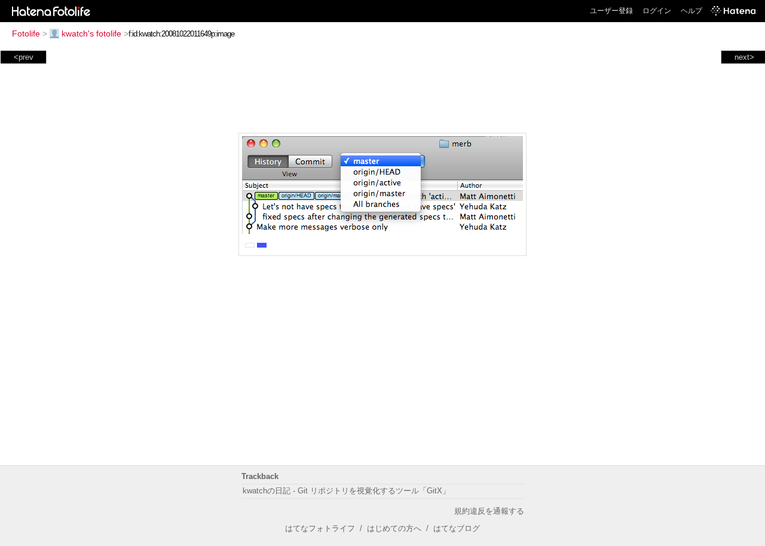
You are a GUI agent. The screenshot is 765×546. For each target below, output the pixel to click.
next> (744, 57)
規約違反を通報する (489, 511)
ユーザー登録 (611, 11)
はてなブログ (456, 528)
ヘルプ (691, 11)
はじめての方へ (394, 528)
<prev (23, 57)
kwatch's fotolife (91, 33)
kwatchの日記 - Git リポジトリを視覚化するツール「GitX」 (346, 490)
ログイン (656, 11)
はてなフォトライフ (320, 528)
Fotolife (26, 33)
